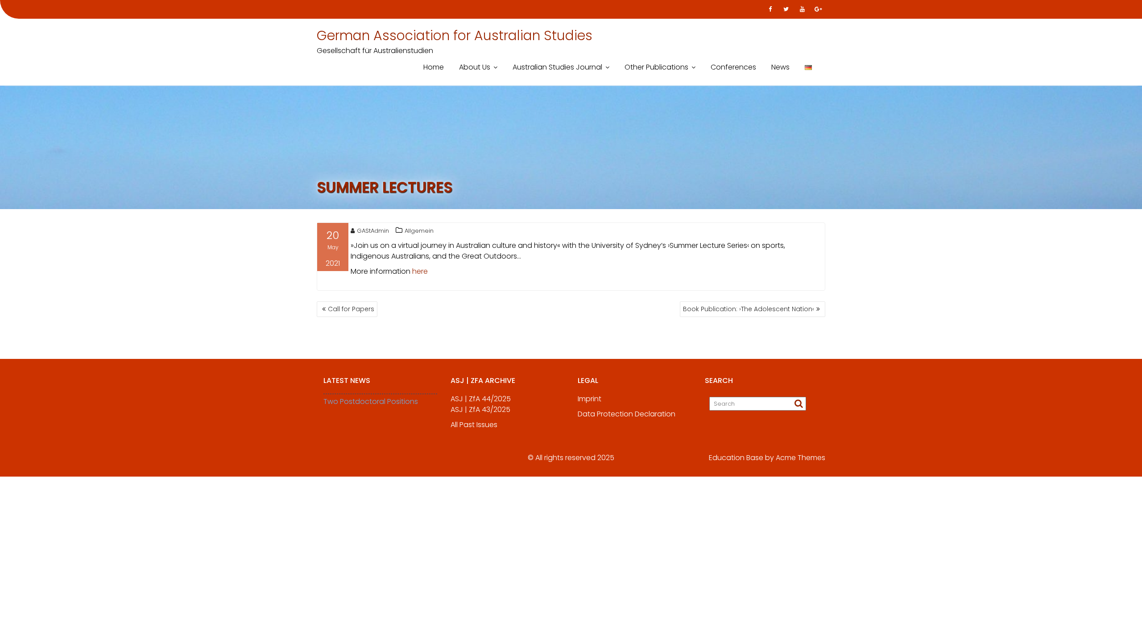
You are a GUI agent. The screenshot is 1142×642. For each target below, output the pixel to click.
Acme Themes (800, 458)
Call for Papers (351, 309)
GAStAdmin (373, 230)
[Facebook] (770, 9)
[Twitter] (786, 9)
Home (433, 67)
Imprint (589, 399)
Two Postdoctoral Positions (370, 401)
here (420, 271)
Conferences (733, 67)
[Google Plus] (818, 9)
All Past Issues (474, 425)
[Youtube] (802, 9)
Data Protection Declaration (626, 414)
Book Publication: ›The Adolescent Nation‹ (748, 309)
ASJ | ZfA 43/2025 (480, 409)
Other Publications (656, 67)
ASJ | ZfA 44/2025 (481, 399)
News (780, 67)
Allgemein (419, 230)
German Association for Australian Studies (454, 35)
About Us (474, 67)
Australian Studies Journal (557, 67)
